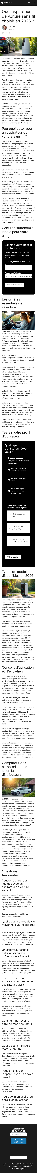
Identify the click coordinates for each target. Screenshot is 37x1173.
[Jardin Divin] (7, 3)
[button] (29, 3)
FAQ (13, 1164)
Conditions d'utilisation (24, 1164)
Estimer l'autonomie (14, 285)
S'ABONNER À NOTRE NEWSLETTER (18, 1141)
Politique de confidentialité (22, 1166)
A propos (6, 1164)
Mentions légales (18, 1169)
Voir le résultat (12, 557)
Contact (7, 1166)
